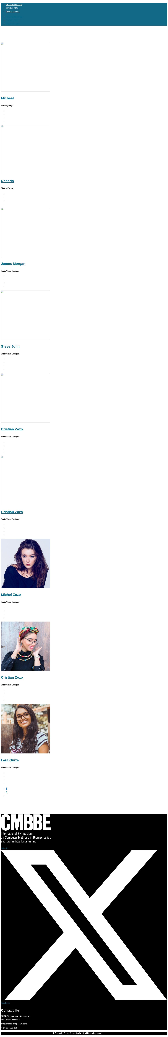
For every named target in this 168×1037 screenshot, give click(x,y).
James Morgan (13, 264)
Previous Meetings (14, 5)
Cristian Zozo (12, 429)
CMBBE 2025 (12, 8)
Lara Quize (10, 760)
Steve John (10, 346)
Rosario (7, 181)
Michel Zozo (11, 595)
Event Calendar (13, 11)
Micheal (7, 98)
